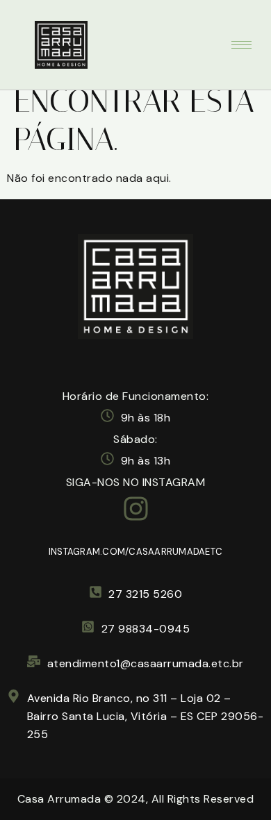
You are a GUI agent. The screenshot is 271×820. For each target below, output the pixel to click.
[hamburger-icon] (241, 44)
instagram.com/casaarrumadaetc (135, 552)
